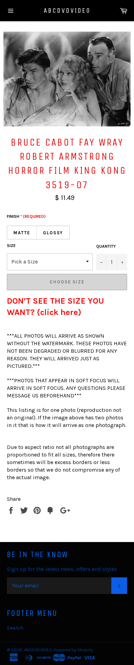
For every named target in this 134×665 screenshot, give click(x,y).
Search (15, 627)
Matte (21, 232)
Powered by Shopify (73, 649)
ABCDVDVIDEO (67, 10)
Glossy (53, 232)
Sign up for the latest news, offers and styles (62, 569)
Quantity (106, 246)
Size (11, 245)
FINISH (26, 216)
